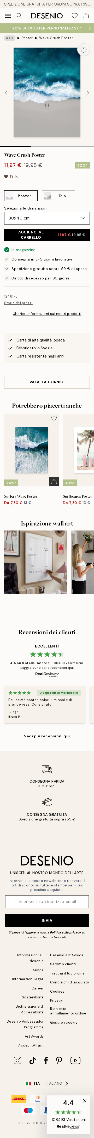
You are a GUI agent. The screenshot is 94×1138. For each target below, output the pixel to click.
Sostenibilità (33, 997)
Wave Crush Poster (56, 38)
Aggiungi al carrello (52, 234)
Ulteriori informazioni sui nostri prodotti (47, 314)
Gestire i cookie (64, 1022)
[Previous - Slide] (6, 93)
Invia (47, 920)
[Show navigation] (8, 15)
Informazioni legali (28, 979)
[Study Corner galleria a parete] (35, 562)
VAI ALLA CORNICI (47, 382)
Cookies (57, 991)
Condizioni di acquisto (69, 982)
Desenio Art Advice (67, 955)
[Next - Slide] (88, 93)
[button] (68, 1114)
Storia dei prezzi (18, 303)
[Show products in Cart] (86, 15)
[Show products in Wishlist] (74, 15)
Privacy (56, 1000)
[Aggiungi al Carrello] (54, 481)
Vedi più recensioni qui (47, 736)
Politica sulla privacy (66, 932)
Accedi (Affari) (31, 1045)
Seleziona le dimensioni (26, 208)
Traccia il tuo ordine (67, 973)
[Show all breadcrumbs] (9, 38)
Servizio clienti (63, 964)
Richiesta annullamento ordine (68, 1011)
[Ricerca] (19, 15)
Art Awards (34, 1036)
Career (38, 988)
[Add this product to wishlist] (83, 49)
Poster (27, 38)
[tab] (15, 144)
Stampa (37, 970)
